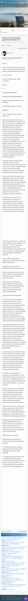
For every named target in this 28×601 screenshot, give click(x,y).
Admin (7, 545)
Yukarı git (4, 531)
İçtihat (7, 567)
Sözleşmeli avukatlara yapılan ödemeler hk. (12, 58)
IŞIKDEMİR (8, 583)
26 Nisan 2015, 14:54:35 (7, 59)
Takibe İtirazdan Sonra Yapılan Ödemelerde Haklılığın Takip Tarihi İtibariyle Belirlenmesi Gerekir (12, 558)
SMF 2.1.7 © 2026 (5, 599)
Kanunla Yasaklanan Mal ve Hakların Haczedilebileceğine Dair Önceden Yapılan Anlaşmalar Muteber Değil (12, 580)
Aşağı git (3, 45)
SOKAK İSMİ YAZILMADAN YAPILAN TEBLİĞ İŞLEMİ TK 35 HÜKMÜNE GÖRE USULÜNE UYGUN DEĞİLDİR (14, 586)
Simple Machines (12, 599)
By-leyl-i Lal (10, 53)
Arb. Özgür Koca (10, 540)
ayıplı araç (4, 32)
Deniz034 (8, 555)
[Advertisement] (14, 225)
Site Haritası (19, 599)
